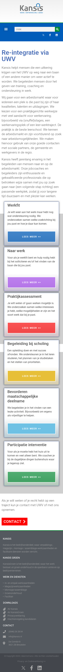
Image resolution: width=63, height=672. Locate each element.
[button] (6, 29)
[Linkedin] (56, 34)
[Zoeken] (57, 29)
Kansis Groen (11, 557)
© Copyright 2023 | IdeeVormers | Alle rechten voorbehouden (31, 656)
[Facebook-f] (49, 34)
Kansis (7, 538)
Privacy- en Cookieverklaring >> (31, 661)
